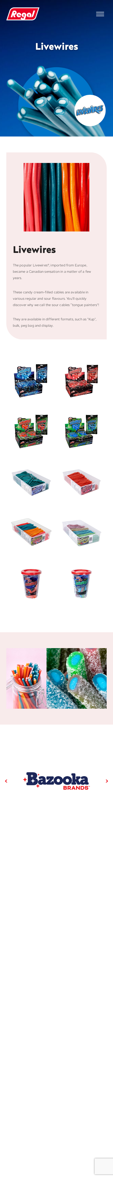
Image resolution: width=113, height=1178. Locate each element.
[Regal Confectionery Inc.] (22, 14)
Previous (6, 781)
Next (106, 781)
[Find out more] (56, 780)
